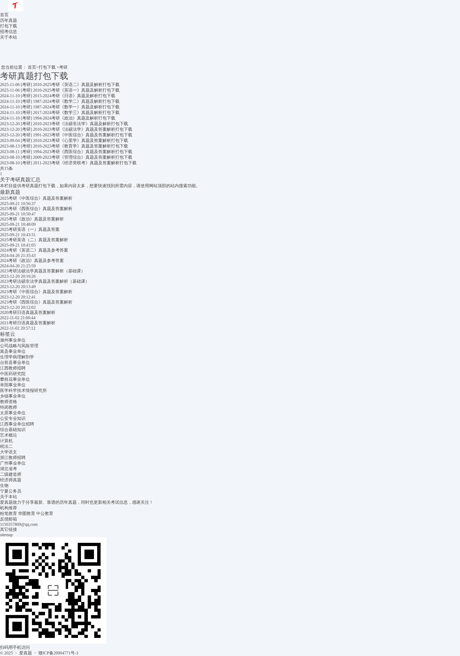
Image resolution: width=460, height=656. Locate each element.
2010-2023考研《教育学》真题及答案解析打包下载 (80, 146)
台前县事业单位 (15, 362)
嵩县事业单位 (13, 351)
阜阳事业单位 (13, 385)
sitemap (6, 534)
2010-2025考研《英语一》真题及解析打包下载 (76, 90)
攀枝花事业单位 (15, 379)
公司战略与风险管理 (19, 345)
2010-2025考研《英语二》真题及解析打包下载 (76, 84)
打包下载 (47, 67)
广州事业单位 (13, 463)
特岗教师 (8, 407)
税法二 (6, 446)
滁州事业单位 (13, 340)
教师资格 (8, 401)
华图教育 (26, 513)
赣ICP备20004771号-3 (58, 653)
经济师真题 (10, 480)
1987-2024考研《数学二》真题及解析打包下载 (76, 101)
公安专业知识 (13, 418)
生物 (4, 485)
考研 (63, 67)
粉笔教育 (8, 513)
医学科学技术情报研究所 (23, 390)
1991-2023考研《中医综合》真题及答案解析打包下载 (82, 135)
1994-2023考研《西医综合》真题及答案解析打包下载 (82, 151)
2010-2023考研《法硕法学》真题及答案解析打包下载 (82, 129)
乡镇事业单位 (13, 396)
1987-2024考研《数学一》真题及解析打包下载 (76, 107)
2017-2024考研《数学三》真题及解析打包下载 (76, 112)
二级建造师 (10, 474)
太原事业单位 (13, 413)
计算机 (6, 440)
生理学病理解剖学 (17, 357)
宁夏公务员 (10, 491)
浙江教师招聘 (13, 457)
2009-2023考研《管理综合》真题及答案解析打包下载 (82, 157)
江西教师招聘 (13, 368)
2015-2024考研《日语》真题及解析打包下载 (74, 95)
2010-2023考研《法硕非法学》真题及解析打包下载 (80, 123)
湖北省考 (8, 468)
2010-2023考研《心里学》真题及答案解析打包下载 (80, 140)
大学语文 (8, 452)
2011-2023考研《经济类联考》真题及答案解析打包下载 (85, 163)
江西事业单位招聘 (17, 424)
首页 (4, 15)
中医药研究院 (13, 373)
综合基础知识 (13, 429)
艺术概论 (8, 435)
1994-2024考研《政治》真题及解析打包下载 (74, 118)
